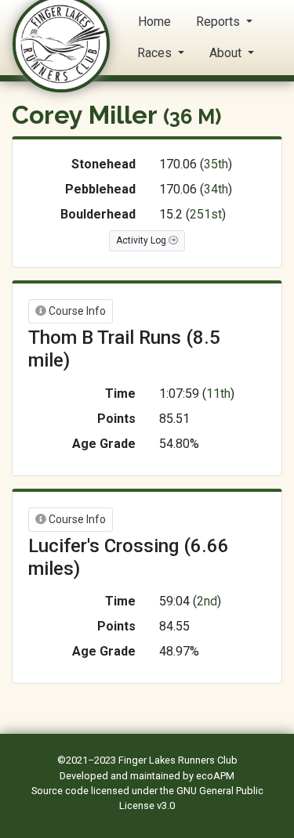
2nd (207, 601)
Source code (61, 790)
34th (216, 189)
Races (156, 52)
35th (216, 164)
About (227, 52)
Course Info (76, 311)
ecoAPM (215, 776)
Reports (219, 21)
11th (218, 393)
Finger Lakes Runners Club (178, 760)
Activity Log (142, 240)
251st (206, 214)
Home (154, 21)
